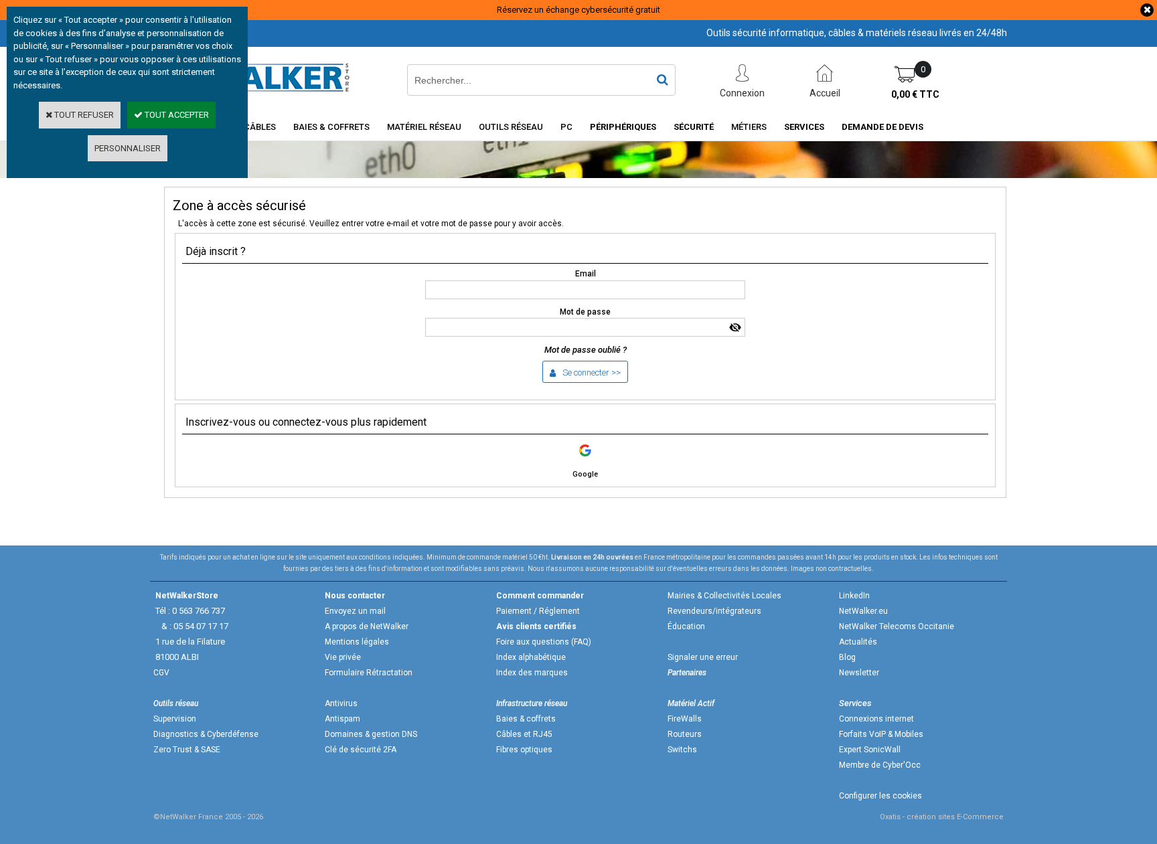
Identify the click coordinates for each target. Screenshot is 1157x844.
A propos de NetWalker (366, 626)
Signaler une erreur (703, 657)
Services (804, 127)
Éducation (686, 626)
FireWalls (685, 719)
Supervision (174, 719)
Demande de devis (882, 127)
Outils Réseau (511, 127)
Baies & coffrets (526, 719)
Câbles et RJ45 (524, 734)
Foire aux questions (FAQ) (543, 642)
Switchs (682, 749)
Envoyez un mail (355, 611)
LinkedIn (854, 595)
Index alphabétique (531, 657)
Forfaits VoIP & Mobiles (881, 734)
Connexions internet (876, 719)
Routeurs (685, 734)
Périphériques (623, 127)
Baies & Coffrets (331, 127)
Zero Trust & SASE (186, 749)
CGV (161, 672)
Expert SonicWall (870, 749)
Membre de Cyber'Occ (880, 765)
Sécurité (694, 127)
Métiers (749, 127)
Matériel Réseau (424, 127)
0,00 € (915, 94)
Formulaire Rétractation (368, 672)
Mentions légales (357, 642)
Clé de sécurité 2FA (360, 749)
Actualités (858, 642)
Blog (847, 657)
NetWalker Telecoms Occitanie (896, 626)
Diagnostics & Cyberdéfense (205, 734)
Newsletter (859, 672)
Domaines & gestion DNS (371, 734)
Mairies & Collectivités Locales (724, 595)
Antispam (342, 719)
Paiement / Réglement (538, 611)
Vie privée (343, 657)
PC (566, 127)
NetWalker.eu (863, 611)
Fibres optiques (524, 749)
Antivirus (341, 703)
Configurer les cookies (880, 795)
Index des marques (532, 672)
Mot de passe (585, 312)
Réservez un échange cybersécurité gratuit (578, 10)
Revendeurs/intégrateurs (714, 611)
